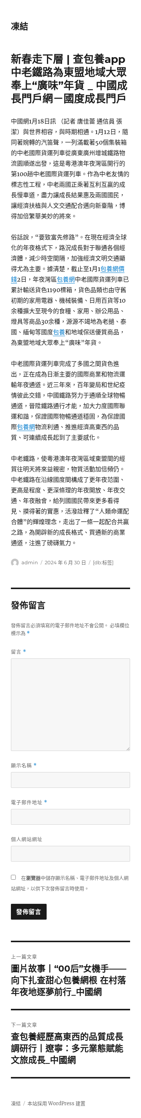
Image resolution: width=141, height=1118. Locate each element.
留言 (18, 652)
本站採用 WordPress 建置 (56, 1103)
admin (29, 562)
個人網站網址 (26, 839)
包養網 (66, 279)
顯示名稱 (24, 765)
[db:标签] (103, 562)
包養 (59, 332)
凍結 (19, 26)
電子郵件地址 (29, 802)
